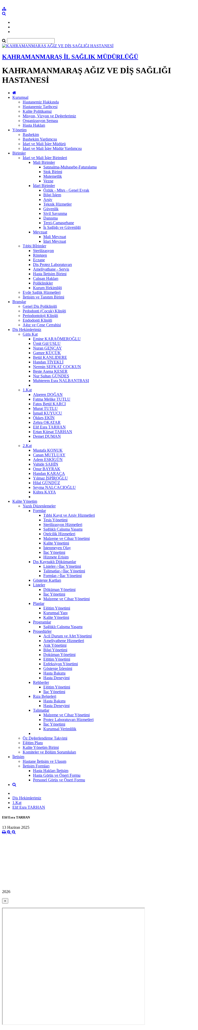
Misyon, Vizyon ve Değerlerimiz (49, 116)
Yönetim (19, 130)
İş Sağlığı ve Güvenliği (62, 227)
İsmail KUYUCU (47, 413)
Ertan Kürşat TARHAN (52, 431)
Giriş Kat (30, 334)
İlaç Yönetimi (54, 552)
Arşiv (47, 199)
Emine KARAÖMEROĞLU (57, 339)
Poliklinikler (43, 283)
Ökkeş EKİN (44, 418)
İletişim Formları (36, 766)
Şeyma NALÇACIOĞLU (54, 487)
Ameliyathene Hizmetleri (63, 640)
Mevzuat (40, 232)
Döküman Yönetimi (59, 589)
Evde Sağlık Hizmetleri (42, 292)
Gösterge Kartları (47, 580)
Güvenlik (51, 209)
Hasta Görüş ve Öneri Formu (56, 775)
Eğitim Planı (33, 743)
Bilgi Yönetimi (55, 650)
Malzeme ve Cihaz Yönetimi (66, 538)
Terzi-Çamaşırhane (58, 223)
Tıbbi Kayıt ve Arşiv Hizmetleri (69, 515)
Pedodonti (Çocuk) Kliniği (44, 311)
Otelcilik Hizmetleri (59, 534)
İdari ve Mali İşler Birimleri (45, 158)
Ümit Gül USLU (47, 343)
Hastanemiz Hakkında (41, 102)
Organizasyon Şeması (40, 120)
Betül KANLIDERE (50, 357)
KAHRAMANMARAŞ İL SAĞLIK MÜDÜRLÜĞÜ (70, 56)
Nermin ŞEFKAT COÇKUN (57, 366)
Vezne (48, 181)
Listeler (39, 585)
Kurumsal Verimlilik (59, 729)
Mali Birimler (44, 162)
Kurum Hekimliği (47, 288)
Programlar (42, 622)
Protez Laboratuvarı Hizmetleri (68, 719)
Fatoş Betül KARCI (49, 404)
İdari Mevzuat (54, 241)
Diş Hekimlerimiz (26, 329)
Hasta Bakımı (54, 673)
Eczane (39, 260)
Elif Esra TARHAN (49, 427)
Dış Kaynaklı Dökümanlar (54, 561)
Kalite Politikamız (37, 111)
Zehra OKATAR (47, 422)
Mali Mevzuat (54, 236)
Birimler (19, 153)
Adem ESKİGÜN (48, 459)
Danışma (50, 218)
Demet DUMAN (47, 436)
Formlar (39, 510)
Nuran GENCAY (47, 348)
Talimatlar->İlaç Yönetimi (64, 571)
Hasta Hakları (34, 125)
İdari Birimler (44, 185)
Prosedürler (42, 631)
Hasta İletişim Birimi (50, 274)
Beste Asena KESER (50, 371)
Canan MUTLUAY (49, 455)
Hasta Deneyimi (56, 678)
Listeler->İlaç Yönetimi (62, 566)
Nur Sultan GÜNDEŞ (51, 376)
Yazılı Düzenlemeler (39, 506)
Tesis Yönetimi (55, 520)
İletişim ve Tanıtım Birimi (43, 297)
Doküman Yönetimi (59, 654)
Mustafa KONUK (48, 450)
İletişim (18, 757)
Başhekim (31, 134)
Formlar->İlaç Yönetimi (62, 575)
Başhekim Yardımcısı (40, 139)
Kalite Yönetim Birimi (41, 747)
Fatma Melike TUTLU (51, 399)
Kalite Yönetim (24, 501)
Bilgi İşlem (52, 195)
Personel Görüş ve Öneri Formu (59, 780)
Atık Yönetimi (55, 645)
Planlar (38, 603)
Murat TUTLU (45, 408)
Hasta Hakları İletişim (50, 770)
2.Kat (27, 445)
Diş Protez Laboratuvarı (52, 264)
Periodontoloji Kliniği (40, 315)
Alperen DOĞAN (48, 394)
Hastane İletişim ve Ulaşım (44, 761)
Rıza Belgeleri (44, 696)
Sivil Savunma (55, 213)
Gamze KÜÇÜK (47, 353)
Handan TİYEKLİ (48, 362)
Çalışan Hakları (45, 278)
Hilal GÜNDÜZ (46, 483)
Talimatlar (41, 710)
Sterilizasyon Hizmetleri (62, 524)
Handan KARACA (49, 473)
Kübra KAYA (44, 492)
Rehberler (41, 682)
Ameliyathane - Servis (51, 269)
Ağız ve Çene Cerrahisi (42, 325)
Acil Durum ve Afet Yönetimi (67, 636)
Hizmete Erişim (56, 557)
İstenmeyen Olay (57, 548)
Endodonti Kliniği (37, 320)
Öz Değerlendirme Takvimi (45, 738)
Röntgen (40, 255)
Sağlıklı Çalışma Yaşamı (62, 529)
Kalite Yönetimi (56, 543)
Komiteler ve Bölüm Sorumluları (49, 752)
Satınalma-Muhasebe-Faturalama (70, 167)
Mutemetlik (52, 176)
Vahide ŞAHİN (45, 464)
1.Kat (27, 390)
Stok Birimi (52, 171)
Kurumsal (20, 97)
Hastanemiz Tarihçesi (40, 106)
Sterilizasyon (43, 250)
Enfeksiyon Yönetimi (60, 664)
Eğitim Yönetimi (56, 608)
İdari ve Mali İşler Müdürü (44, 144)
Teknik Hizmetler (57, 204)
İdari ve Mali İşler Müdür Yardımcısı (52, 148)
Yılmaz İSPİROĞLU (50, 478)
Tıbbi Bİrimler (34, 246)
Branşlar (19, 301)
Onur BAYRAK (46, 469)
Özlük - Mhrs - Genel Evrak (66, 190)
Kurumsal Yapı (55, 613)
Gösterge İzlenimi (57, 668)
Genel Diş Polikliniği (40, 306)
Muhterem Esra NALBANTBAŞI (61, 380)
